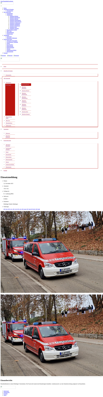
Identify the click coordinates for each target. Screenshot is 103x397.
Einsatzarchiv (10, 10)
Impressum (6, 391)
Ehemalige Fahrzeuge (12, 38)
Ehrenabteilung (10, 32)
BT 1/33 (15, 209)
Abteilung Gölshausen (15, 23)
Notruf (8, 43)
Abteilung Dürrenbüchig (15, 21)
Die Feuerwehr (7, 12)
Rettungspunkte (10, 47)
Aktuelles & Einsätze (9, 9)
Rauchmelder (10, 44)
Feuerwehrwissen (8, 39)
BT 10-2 (6, 209)
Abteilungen (10, 15)
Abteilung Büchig (14, 19)
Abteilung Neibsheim (15, 24)
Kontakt (5, 53)
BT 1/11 (10, 209)
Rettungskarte (10, 46)
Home (5, 8)
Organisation (10, 13)
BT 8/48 (38, 209)
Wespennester (10, 51)
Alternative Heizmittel (12, 40)
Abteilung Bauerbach (15, 17)
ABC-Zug (9, 31)
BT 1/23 (19, 209)
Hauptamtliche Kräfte (12, 29)
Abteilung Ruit (13, 27)
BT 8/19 (33, 209)
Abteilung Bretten (14, 16)
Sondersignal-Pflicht (11, 50)
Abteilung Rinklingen (15, 25)
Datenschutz (7, 392)
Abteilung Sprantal (14, 28)
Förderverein (10, 34)
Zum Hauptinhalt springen (7, 1)
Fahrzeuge (9, 36)
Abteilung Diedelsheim (15, 20)
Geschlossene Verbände (12, 42)
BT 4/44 (24, 209)
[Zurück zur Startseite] (7, 4)
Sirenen (8, 49)
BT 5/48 (29, 209)
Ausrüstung (6, 35)
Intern (5, 395)
